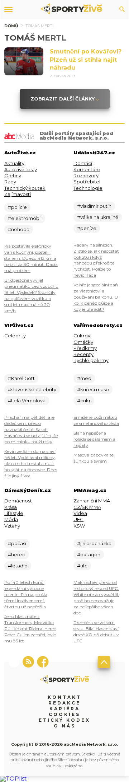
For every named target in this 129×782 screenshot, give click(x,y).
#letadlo (18, 565)
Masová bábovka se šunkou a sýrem (93, 458)
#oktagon (88, 554)
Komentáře (86, 169)
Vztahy (12, 526)
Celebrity (15, 335)
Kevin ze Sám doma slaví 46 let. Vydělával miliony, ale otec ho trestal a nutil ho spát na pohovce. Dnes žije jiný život (30, 463)
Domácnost (18, 501)
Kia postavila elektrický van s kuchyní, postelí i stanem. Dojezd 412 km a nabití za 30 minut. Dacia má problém (31, 258)
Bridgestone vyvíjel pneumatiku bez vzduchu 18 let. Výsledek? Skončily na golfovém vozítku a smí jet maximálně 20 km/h (31, 295)
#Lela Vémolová (27, 400)
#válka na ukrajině (97, 217)
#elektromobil (25, 218)
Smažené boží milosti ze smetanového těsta (96, 420)
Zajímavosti (17, 194)
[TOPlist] (13, 778)
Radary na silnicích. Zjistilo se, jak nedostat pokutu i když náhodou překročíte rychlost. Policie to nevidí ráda (96, 260)
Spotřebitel (86, 181)
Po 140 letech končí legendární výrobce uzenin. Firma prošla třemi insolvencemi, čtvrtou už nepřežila (25, 594)
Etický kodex (64, 720)
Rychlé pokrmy (91, 360)
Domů (11, 25)
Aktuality (14, 163)
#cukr (84, 400)
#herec (16, 554)
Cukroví (82, 335)
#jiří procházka (94, 543)
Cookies (64, 714)
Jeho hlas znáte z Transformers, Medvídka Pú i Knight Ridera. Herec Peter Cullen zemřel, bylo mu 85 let (30, 628)
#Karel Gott (21, 378)
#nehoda (18, 229)
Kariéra (64, 708)
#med (84, 378)
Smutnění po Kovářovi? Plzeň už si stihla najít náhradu (85, 59)
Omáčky (83, 342)
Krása (10, 507)
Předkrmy (85, 348)
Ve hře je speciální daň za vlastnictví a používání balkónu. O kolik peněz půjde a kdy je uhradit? (95, 297)
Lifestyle (13, 513)
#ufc (82, 565)
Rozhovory (86, 175)
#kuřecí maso (93, 389)
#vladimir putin (94, 206)
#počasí (17, 543)
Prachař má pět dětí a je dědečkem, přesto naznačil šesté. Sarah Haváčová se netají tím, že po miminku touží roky (31, 429)
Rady (10, 181)
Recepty (83, 354)
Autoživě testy (20, 169)
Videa (80, 513)
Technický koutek (25, 188)
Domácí (82, 163)
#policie (17, 207)
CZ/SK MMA (87, 507)
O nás (65, 726)
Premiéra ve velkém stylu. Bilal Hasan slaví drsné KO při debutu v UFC (96, 631)
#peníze (86, 228)
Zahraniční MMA (91, 501)
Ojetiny (12, 175)
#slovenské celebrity (32, 389)
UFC (78, 519)
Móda (11, 519)
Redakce (64, 703)
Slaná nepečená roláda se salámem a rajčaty (94, 439)
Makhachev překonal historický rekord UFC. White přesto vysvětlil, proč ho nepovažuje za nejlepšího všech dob (96, 597)
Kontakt (64, 697)
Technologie (87, 188)
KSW (79, 526)
